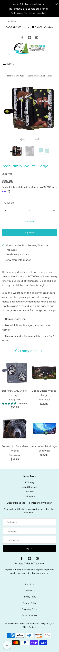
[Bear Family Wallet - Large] (29, 108)
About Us (29, 584)
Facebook (29, 491)
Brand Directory (29, 487)
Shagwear (7, 173)
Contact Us (29, 590)
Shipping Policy (29, 609)
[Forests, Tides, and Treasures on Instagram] (29, 38)
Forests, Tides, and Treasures (25, 623)
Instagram (29, 496)
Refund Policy (29, 603)
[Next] (37, 139)
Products (20, 76)
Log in (27, 27)
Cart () (38, 27)
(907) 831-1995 (13, 27)
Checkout (49, 27)
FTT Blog (29, 482)
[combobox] (29, 20)
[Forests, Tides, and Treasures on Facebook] (22, 38)
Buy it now (29, 232)
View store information (18, 259)
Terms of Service (29, 615)
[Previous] (22, 139)
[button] (9, 403)
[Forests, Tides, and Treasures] (29, 49)
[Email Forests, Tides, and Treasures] (36, 38)
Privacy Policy (29, 596)
